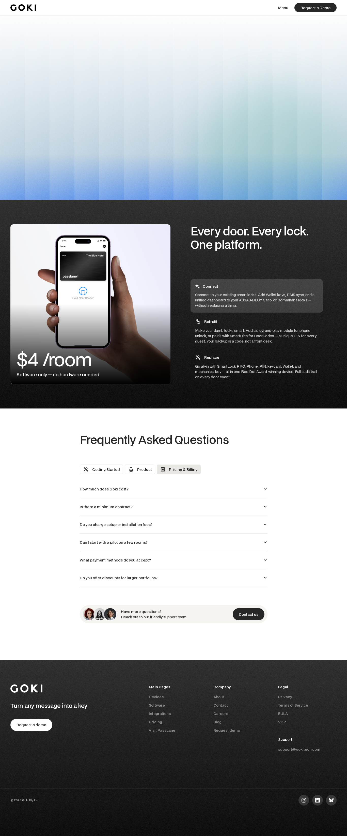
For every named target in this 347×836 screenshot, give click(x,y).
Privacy (285, 696)
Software (157, 705)
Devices (156, 696)
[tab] (257, 296)
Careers (220, 713)
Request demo (226, 730)
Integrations (160, 713)
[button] (283, 7)
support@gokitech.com (299, 749)
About (218, 696)
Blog (217, 722)
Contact (220, 705)
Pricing (155, 722)
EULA (283, 713)
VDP (282, 722)
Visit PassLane (162, 730)
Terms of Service (293, 705)
